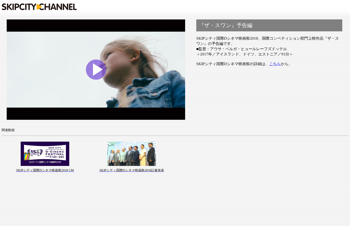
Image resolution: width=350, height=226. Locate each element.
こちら (275, 64)
